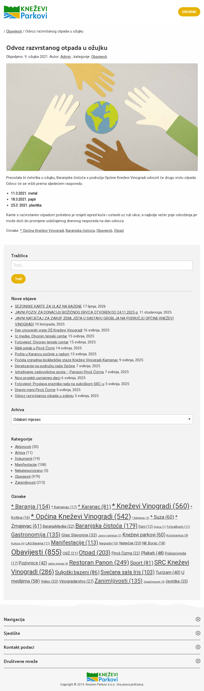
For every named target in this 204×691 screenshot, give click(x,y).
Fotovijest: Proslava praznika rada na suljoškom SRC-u (59, 384)
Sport (141, 563)
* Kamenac (64, 507)
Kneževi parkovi (143, 535)
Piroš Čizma (125, 553)
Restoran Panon (99, 562)
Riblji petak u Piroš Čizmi (35, 348)
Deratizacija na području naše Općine (45, 366)
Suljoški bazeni (77, 572)
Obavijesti (99, 56)
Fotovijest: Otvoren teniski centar (42, 342)
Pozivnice (33, 563)
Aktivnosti (23, 447)
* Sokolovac (140, 518)
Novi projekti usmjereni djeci (37, 378)
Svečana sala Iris (127, 572)
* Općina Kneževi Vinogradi (42, 230)
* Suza (162, 517)
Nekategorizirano (29, 470)
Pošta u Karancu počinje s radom (42, 354)
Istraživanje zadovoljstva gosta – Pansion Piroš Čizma (59, 372)
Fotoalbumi (178, 526)
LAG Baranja (38, 543)
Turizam (167, 572)
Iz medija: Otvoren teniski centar (41, 336)
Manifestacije (26, 464)
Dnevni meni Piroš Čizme (35, 390)
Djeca (160, 526)
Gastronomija (35, 534)
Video (49, 581)
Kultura (18, 543)
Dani (146, 526)
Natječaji (130, 543)
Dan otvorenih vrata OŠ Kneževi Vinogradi (48, 330)
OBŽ (70, 553)
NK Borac (153, 543)
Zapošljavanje (154, 581)
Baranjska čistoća (80, 230)
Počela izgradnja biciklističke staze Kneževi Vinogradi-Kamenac (66, 360)
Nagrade (108, 543)
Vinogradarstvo (76, 581)
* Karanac (94, 507)
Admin (65, 56)
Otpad (119, 230)
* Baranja (30, 506)
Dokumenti (23, 458)
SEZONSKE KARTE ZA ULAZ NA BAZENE (48, 306)
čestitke (177, 581)
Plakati (152, 553)
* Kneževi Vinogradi (151, 506)
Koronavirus (177, 535)
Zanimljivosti (25, 482)
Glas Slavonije (79, 534)
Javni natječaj (109, 535)
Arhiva (20, 452)
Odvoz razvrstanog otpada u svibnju (44, 396)
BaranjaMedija (58, 526)
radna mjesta (58, 563)
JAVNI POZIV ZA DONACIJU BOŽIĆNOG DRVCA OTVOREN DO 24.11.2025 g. (76, 312)
